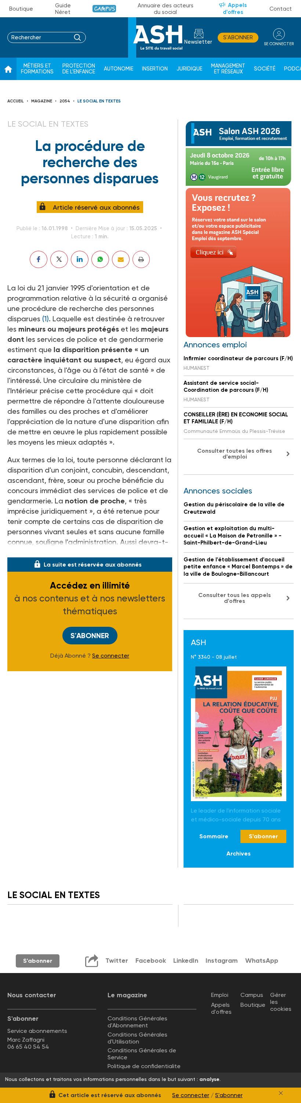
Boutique (21, 9)
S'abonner (238, 37)
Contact (280, 9)
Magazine (41, 101)
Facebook (150, 960)
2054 (64, 101)
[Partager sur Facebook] (38, 259)
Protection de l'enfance (78, 69)
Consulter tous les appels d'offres (234, 598)
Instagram (222, 960)
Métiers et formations (37, 69)
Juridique (189, 69)
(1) (45, 318)
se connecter (279, 43)
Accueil (15, 101)
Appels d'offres (235, 8)
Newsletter (198, 42)
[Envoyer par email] (121, 259)
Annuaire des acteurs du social (165, 8)
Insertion (155, 69)
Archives (238, 853)
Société (264, 69)
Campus (104, 8)
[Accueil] (8, 69)
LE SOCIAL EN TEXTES (99, 101)
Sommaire (213, 836)
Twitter (116, 960)
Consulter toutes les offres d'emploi (234, 453)
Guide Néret (63, 8)
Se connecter (110, 655)
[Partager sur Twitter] (59, 259)
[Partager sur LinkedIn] (79, 259)
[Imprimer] (141, 259)
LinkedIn (185, 960)
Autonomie (118, 69)
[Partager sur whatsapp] (100, 259)
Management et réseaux (228, 69)
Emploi (219, 994)
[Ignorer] (281, 1093)
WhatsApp (261, 960)
